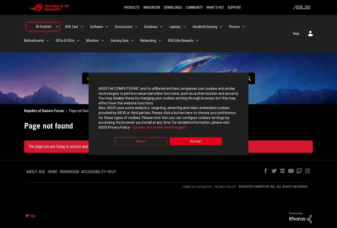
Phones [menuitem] (234, 27)
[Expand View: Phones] (243, 26)
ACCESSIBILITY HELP (98, 171)
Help (296, 34)
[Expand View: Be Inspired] (57, 27)
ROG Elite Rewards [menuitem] (181, 41)
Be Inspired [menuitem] (43, 26)
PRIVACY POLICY (225, 187)
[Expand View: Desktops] (161, 26)
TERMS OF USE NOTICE (197, 187)
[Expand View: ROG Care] (81, 26)
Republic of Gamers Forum (44, 111)
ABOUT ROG (35, 171)
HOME (52, 171)
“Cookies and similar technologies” (159, 127)
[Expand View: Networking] (159, 40)
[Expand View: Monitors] (102, 40)
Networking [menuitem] (148, 41)
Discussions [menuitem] (123, 27)
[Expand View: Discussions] (136, 26)
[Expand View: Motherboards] (47, 40)
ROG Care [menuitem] (71, 27)
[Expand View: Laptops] (184, 26)
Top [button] (32, 216)
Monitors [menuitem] (92, 41)
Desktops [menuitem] (151, 27)
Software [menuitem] (96, 27)
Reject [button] (141, 141)
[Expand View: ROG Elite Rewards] (197, 40)
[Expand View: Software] (106, 26)
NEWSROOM (69, 171)
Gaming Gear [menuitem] (120, 41)
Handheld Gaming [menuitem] (205, 27)
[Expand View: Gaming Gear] (132, 40)
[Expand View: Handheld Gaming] (220, 26)
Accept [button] (196, 141)
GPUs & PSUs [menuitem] (65, 41)
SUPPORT (234, 7)
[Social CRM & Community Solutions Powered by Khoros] (300, 217)
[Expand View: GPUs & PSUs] (78, 40)
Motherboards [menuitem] (34, 41)
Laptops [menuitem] (175, 27)
